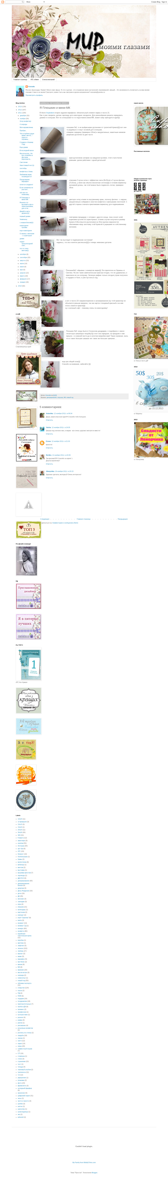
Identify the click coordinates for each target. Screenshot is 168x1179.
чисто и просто (23, 1101)
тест (19, 1064)
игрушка (60, 397)
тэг (19, 1075)
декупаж (21, 888)
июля (22, 263)
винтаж (20, 867)
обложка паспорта (24, 983)
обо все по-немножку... (25, 193)
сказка (20, 1038)
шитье (20, 1106)
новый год (70, 397)
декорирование (52, 397)
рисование (22, 1025)
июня (22, 267)
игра (19, 904)
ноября (23, 119)
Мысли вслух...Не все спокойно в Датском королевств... (26, 156)
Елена (48, 441)
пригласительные (24, 1004)
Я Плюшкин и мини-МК (25, 198)
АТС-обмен (35, 80)
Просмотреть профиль (34, 95)
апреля (23, 273)
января (23, 282)
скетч (20, 1041)
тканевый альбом (24, 1070)
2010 (20, 286)
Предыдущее (123, 519)
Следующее (44, 519)
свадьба (21, 1035)
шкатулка (21, 1109)
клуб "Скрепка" (23, 918)
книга (20, 920)
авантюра (21, 841)
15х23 (20, 827)
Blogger (94, 1173)
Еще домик (24, 147)
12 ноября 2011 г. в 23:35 (61, 455)
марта (22, 276)
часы (19, 1098)
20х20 (20, 830)
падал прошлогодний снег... (26, 243)
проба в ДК (22, 1007)
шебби (20, 1104)
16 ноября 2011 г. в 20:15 (64, 471)
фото (20, 1083)
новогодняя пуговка (24, 226)
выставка (21, 870)
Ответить (49, 420)
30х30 (20, 832)
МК (65, 397)
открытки (21, 988)
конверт (21, 923)
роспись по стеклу (24, 1033)
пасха (20, 990)
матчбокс (21, 962)
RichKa (48, 455)
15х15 (20, 824)
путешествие (23, 1015)
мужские (21, 970)
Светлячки (24, 162)
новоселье (22, 978)
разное (20, 1017)
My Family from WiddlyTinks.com (84, 1162)
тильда (20, 1067)
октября (23, 254)
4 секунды (23, 124)
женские (21, 899)
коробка (21, 940)
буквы (20, 859)
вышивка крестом (24, 873)
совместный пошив (25, 1049)
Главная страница (20, 80)
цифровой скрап (24, 1096)
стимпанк (21, 1056)
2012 (20, 110)
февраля (23, 279)
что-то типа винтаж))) (24, 249)
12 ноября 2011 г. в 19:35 (61, 427)
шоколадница (23, 1112)
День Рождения (23, 891)
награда (21, 975)
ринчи (20, 1023)
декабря (23, 115)
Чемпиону (23, 219)
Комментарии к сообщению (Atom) (65, 523)
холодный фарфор (25, 1088)
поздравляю (22, 1001)
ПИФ (19, 996)
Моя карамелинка (26, 127)
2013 (20, 107)
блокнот (21, 854)
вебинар (21, 865)
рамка (20, 1020)
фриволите (22, 1086)
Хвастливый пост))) (27, 165)
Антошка (21, 846)
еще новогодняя (26, 231)
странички (21, 1061)
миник (20, 964)
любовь (20, 951)
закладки (21, 902)
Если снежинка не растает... (26, 188)
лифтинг (21, 946)
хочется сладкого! (26, 185)
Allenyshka (50, 471)
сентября (23, 257)
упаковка (21, 1080)
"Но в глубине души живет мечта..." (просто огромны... (27, 136)
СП (19, 1053)
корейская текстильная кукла (24, 935)
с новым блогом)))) (26, 222)
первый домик (25, 216)
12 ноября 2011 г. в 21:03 (61, 441)
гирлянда (21, 875)
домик (22, 239)
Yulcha (48, 427)
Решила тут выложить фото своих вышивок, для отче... (26, 205)
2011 (20, 113)
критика (20, 943)
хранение (21, 1093)
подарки (21, 999)
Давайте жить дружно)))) (25, 212)
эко (19, 1114)
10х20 (20, 819)
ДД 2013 (21, 878)
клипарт (21, 915)
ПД (19, 993)
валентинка (22, 862)
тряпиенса (22, 1072)
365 (19, 835)
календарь (22, 910)
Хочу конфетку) (25, 121)
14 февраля (22, 822)
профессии (22, 1012)
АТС (19, 851)
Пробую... (23, 131)
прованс (21, 1009)
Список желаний (48, 80)
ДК (19, 896)
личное (20, 948)
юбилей (20, 1117)
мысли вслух (22, 972)
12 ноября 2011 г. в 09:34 (63, 413)
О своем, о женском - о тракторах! (27, 234)
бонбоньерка (22, 857)
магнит (20, 954)
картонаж (21, 912)
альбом (20, 843)
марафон (21, 959)
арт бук (20, 849)
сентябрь (23, 168)
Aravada (31, 86)
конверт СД (22, 926)
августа (23, 260)
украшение (22, 1078)
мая (21, 270)
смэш (20, 1046)
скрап (20, 1043)
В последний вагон (27, 150)
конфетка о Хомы (26, 171)
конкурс (20, 928)
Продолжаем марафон (24, 180)
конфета (21, 931)
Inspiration (50, 113)
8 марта (21, 838)
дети (19, 893)
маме (20, 956)
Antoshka (49, 413)
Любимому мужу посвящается (26, 175)
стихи (20, 1059)
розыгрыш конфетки (25, 1028)
